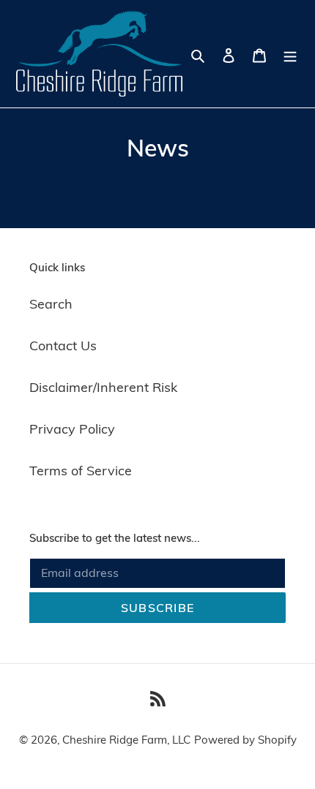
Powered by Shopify (245, 740)
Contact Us (63, 345)
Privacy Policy (72, 428)
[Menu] (290, 54)
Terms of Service (80, 470)
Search (51, 303)
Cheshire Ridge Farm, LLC (126, 740)
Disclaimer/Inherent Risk (103, 387)
